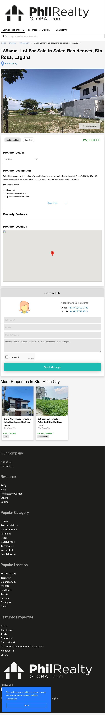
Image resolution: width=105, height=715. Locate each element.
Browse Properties (12, 29)
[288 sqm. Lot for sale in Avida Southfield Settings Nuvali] (52, 401)
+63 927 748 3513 (79, 311)
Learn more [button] (12, 699)
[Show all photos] (52, 107)
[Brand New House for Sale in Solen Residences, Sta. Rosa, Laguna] (18, 406)
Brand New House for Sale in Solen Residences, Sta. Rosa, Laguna (17, 422)
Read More (52, 203)
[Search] (4, 36)
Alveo (4, 625)
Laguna (12, 43)
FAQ (3, 485)
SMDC (4, 654)
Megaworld (7, 650)
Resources (32, 29)
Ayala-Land (7, 638)
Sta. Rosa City (24, 43)
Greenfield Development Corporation (22, 646)
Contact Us (61, 29)
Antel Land (7, 629)
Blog (3, 489)
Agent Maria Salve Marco (74, 302)
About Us (47, 29)
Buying (5, 497)
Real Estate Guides (11, 493)
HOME (3, 43)
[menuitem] (13, 30)
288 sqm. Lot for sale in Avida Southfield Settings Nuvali (50, 422)
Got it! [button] (26, 705)
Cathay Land (8, 642)
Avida (4, 634)
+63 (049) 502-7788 (78, 307)
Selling (5, 501)
